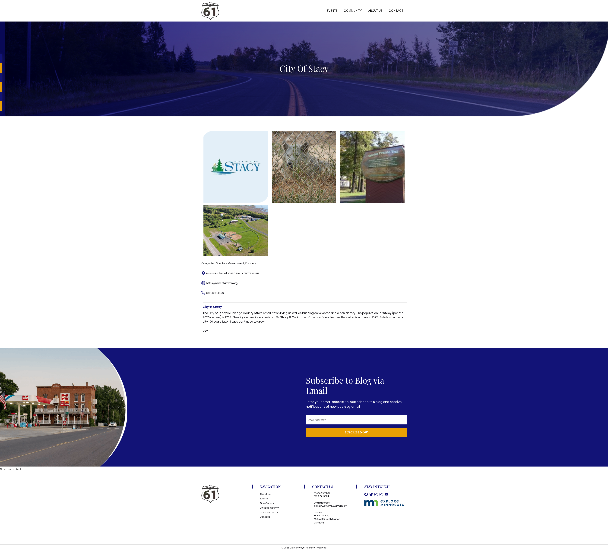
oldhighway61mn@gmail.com (330, 505)
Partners (250, 263)
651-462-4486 (215, 293)
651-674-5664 (321, 496)
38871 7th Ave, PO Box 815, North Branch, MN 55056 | (327, 519)
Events (332, 11)
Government (236, 263)
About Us (375, 11)
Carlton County (269, 512)
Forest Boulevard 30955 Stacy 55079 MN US (232, 273)
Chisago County (269, 507)
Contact (396, 11)
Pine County (267, 503)
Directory (221, 263)
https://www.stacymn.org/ (222, 283)
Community (353, 11)
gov (205, 331)
